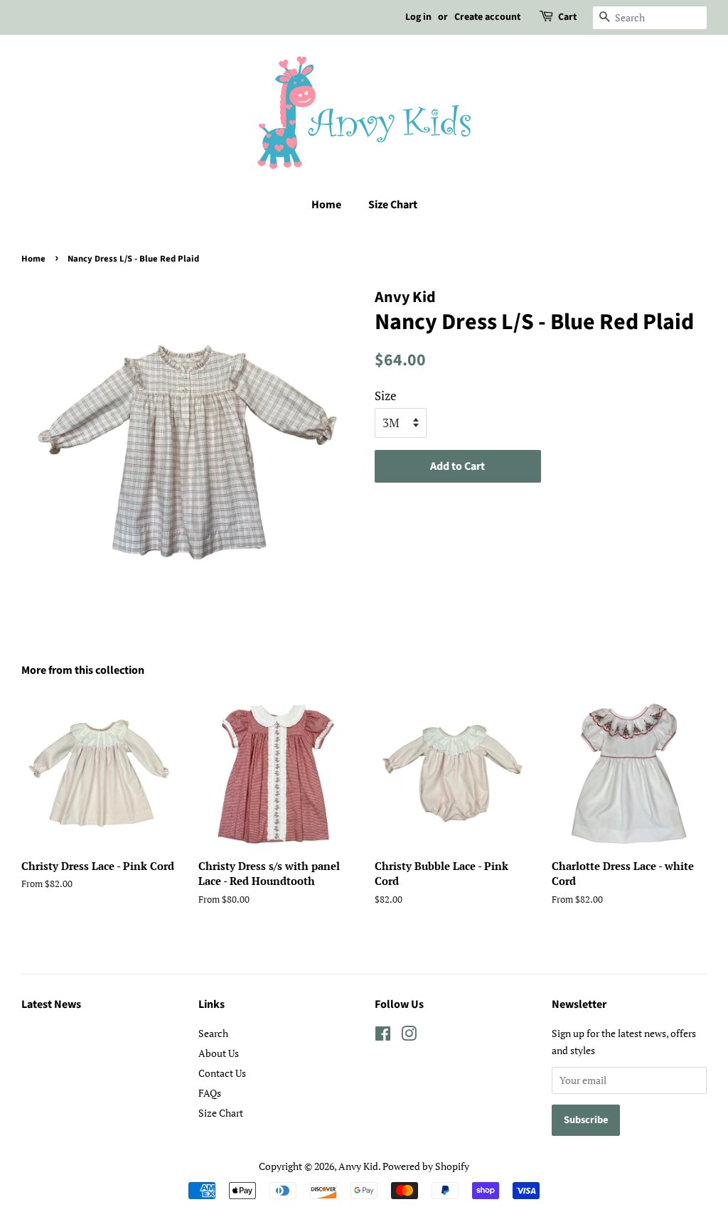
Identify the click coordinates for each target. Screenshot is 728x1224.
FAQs (209, 1093)
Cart (567, 17)
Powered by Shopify (425, 1166)
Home (326, 205)
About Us (218, 1053)
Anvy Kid (358, 1166)
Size (386, 395)
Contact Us (222, 1073)
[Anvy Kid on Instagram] (409, 1036)
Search (213, 1033)
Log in (418, 17)
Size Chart (392, 205)
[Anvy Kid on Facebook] (383, 1036)
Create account (487, 17)
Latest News (51, 1004)
